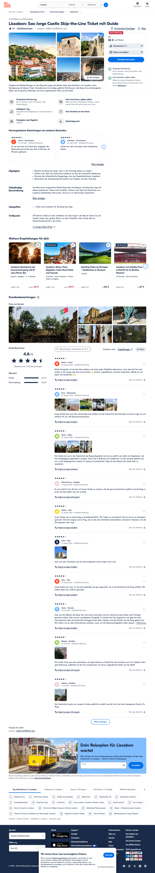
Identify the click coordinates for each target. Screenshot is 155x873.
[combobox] (125, 349)
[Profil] (147, 3)
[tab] (25, 789)
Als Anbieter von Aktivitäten (132, 835)
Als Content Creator (133, 841)
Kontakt (74, 834)
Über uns (112, 834)
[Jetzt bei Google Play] (60, 835)
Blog (110, 842)
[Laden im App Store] (60, 845)
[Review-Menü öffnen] (144, 363)
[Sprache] (138, 3)
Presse (111, 845)
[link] (25, 266)
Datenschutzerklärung (79, 842)
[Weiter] (104, 147)
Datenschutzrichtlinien (43, 778)
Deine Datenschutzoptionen (81, 845)
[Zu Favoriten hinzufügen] (38, 245)
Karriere (112, 838)
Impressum (75, 838)
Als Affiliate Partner (133, 845)
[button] (21, 28)
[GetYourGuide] (7, 5)
